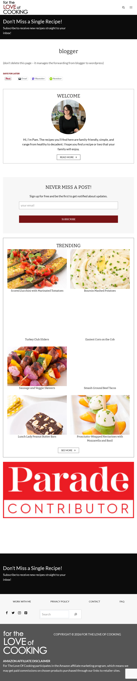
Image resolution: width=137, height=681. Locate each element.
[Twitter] (13, 613)
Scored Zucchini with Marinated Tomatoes (37, 290)
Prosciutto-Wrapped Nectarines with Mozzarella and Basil (100, 438)
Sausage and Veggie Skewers (37, 388)
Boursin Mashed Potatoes (100, 290)
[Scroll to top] (128, 667)
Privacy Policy (59, 601)
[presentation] (37, 269)
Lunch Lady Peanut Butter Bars (37, 436)
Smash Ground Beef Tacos (100, 388)
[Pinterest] (26, 613)
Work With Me (22, 601)
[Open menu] (131, 7)
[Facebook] (7, 613)
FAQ (122, 601)
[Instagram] (19, 613)
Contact (94, 601)
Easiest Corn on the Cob (100, 339)
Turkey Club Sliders (37, 339)
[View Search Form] (123, 7)
